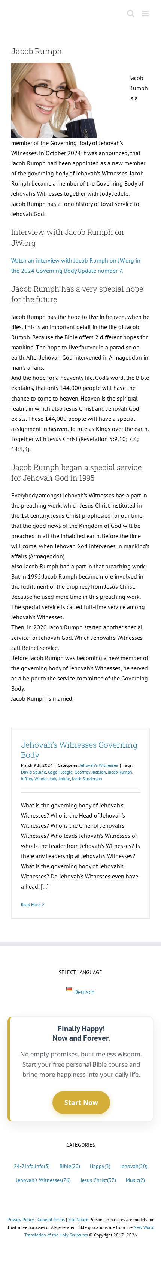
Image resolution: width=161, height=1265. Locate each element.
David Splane (33, 772)
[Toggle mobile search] (130, 13)
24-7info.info (32, 1166)
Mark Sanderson (87, 778)
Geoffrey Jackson (90, 772)
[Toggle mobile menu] (146, 13)
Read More (30, 904)
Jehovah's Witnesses (99, 765)
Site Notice (78, 1219)
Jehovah (134, 1166)
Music (135, 1179)
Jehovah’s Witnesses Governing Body (79, 749)
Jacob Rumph (120, 772)
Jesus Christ (98, 1179)
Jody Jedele (59, 778)
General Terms (51, 1219)
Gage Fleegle (60, 772)
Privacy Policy (20, 1219)
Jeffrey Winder (34, 778)
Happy (100, 1166)
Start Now (81, 1102)
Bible (70, 1166)
